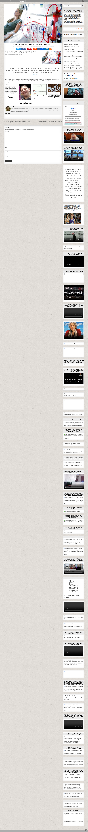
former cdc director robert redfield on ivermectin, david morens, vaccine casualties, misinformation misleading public (73, 60)
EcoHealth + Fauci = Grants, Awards (71, 695)
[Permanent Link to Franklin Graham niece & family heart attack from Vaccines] (11, 89)
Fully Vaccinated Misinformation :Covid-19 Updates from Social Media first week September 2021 (40, 97)
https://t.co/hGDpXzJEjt (73, 191)
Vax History (28, 0)
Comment (7, 131)
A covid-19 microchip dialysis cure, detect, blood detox (32, 45)
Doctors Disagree (36, 0)
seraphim (14, 46)
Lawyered (61, 0)
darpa (43, 116)
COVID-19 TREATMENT (38, 116)
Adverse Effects (48, 0)
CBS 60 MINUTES (33, 74)
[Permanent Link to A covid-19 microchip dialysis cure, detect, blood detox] (33, 23)
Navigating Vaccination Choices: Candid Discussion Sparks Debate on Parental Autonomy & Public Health (72, 48)
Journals (17, 0)
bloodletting (23, 116)
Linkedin (47, 48)
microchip (46, 116)
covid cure (28, 116)
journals (43, 46)
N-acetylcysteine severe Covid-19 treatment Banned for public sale (54, 96)
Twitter (18, 48)
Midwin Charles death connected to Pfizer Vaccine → (50, 121)
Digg (42, 48)
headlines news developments (36, 46)
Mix (51, 48)
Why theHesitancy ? (22, 1)
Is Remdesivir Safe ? (72, 816)
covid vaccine (32, 116)
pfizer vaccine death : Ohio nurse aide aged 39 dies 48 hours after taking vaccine (26, 102)
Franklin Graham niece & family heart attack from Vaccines (11, 96)
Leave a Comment (26, 46)
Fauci (9, 0)
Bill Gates (55, 0)
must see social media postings (71, 596)
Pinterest (30, 48)
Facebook (24, 48)
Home (5, 0)
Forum (12, 0)
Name (6, 147)
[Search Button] (83, 1)
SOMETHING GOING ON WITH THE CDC (72, 777)
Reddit (35, 48)
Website (8, 113)
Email (6, 151)
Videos (42, 0)
